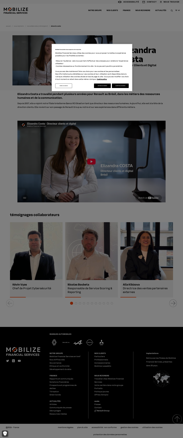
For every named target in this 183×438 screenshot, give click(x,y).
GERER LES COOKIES (64, 85)
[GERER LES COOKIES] (5, 434)
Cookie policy (102, 79)
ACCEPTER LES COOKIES (120, 85)
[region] (92, 67)
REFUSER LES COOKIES (102, 85)
